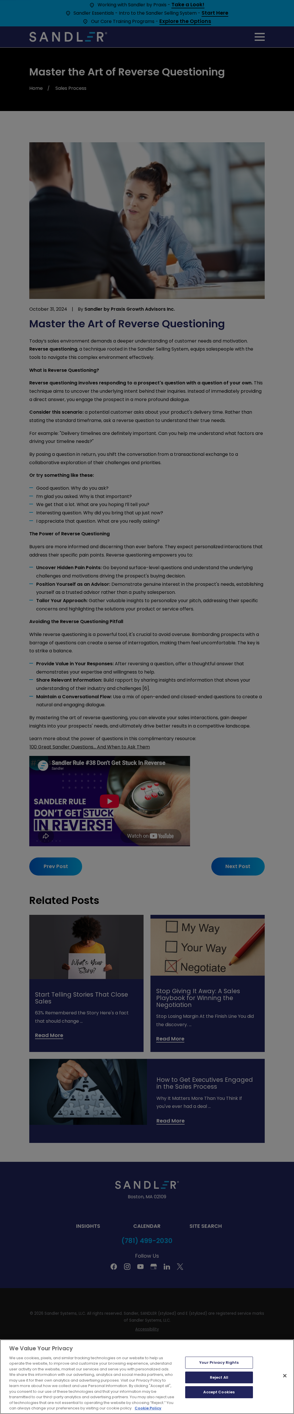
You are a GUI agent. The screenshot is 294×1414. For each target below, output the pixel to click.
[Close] (284, 1375)
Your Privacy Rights (219, 1362)
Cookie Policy (148, 1408)
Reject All (219, 1377)
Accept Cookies (219, 1392)
